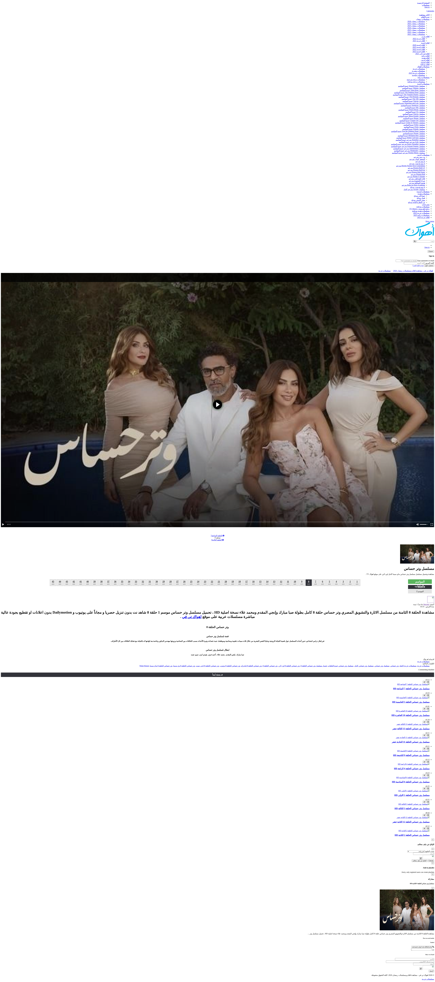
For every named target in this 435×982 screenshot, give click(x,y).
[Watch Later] (428, 682)
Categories (430, 11)
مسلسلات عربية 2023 (417, 73)
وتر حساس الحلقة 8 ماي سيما (161, 666)
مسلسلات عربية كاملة (408, 666)
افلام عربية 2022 (419, 39)
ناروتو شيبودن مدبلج (417, 187)
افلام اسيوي (425, 62)
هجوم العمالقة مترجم (417, 183)
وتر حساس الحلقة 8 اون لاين (289, 666)
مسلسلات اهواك (423, 67)
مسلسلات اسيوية (423, 192)
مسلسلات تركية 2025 (421, 215)
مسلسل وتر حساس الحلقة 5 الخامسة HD (411, 702)
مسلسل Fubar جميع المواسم (414, 125)
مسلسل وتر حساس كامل (364, 666)
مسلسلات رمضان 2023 (416, 30)
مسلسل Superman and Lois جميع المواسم (409, 103)
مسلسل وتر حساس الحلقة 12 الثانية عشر (411, 822)
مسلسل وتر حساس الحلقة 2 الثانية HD (412, 835)
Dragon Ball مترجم (418, 174)
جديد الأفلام (425, 17)
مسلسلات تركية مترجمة (416, 80)
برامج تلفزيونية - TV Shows (419, 209)
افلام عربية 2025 (423, 217)
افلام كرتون (425, 60)
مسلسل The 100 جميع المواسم (413, 99)
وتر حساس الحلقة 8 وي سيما (184, 666)
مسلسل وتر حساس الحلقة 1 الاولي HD (412, 795)
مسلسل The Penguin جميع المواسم (412, 97)
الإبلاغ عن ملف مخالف (419, 861)
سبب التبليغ (429, 851)
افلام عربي (425, 36)
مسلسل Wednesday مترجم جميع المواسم (409, 151)
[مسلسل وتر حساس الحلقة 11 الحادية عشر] (413, 737)
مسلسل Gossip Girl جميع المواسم (412, 120)
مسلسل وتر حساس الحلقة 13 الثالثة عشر (411, 728)
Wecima (426, 604)
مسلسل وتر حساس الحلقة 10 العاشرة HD (411, 715)
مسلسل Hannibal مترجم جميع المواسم (410, 140)
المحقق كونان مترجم (417, 159)
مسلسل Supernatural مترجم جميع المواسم (409, 148)
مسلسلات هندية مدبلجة (421, 211)
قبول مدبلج (421, 198)
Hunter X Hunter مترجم (416, 176)
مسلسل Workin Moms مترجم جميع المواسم (408, 153)
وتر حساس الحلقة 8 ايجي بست (207, 666)
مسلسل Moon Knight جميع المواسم (411, 116)
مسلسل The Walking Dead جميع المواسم (409, 92)
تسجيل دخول (429, 265)
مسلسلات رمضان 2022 (416, 32)
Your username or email (425, 261)
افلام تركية (426, 56)
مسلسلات (426, 5)
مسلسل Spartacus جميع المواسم (413, 105)
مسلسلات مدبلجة (423, 207)
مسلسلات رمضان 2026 (416, 21)
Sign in (427, 7)
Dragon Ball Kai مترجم (416, 170)
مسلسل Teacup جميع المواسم (413, 101)
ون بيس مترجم (419, 157)
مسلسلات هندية (424, 194)
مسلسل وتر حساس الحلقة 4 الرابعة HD (412, 768)
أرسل (431, 971)
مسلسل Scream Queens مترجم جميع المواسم (408, 146)
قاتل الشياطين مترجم (417, 179)
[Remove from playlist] (424, 682)
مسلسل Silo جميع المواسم (415, 108)
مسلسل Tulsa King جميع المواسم (412, 90)
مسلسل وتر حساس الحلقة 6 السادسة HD (411, 782)
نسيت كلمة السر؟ (418, 265)
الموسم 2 (420, 591)
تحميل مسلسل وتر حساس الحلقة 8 (314, 666)
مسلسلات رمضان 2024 (416, 28)
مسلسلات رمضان (423, 19)
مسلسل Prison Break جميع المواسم (411, 110)
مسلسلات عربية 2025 (421, 213)
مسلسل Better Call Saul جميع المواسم (410, 138)
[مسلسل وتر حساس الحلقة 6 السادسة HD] (413, 777)
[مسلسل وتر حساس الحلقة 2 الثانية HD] (414, 831)
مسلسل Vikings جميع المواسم (413, 88)
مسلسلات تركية (424, 77)
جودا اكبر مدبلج (419, 196)
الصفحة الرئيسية (423, 3)
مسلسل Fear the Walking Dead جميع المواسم (408, 131)
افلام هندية (426, 58)
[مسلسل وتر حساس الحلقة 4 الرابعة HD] (414, 764)
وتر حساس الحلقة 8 (270, 666)
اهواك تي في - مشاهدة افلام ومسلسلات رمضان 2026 (413, 271)
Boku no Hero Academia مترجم (413, 185)
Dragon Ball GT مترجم (416, 168)
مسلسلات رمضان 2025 (416, 23)
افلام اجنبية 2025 (419, 47)
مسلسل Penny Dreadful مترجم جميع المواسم (408, 144)
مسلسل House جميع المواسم (414, 118)
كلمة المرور (429, 263)
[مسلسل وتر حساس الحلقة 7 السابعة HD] (413, 684)
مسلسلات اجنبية (423, 84)
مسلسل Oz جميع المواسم (415, 112)
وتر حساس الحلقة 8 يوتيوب (230, 666)
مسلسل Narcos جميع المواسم (414, 114)
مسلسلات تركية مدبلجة (416, 82)
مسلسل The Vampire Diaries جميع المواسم (409, 95)
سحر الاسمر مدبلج (418, 200)
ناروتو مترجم (420, 161)
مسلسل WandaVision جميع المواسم (411, 86)
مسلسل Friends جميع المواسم (413, 129)
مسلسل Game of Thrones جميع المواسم (410, 123)
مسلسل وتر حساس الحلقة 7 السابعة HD (411, 688)
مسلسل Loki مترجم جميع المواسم (412, 142)
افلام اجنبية (425, 43)
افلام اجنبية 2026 (419, 45)
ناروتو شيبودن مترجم (417, 164)
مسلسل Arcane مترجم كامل (414, 189)
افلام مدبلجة (425, 64)
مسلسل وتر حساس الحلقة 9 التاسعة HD (411, 755)
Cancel (431, 861)
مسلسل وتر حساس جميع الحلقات (340, 666)
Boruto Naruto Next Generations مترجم (410, 166)
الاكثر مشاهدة (424, 15)
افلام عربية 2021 (419, 41)
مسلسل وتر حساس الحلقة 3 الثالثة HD (412, 808)
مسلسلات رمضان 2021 (416, 34)
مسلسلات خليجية (418, 75)
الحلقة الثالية (216, 540)
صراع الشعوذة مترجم (417, 181)
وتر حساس (394, 666)
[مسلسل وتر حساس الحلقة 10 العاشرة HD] (413, 711)
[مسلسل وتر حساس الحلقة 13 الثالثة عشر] (413, 724)
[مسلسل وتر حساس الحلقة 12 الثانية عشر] (413, 817)
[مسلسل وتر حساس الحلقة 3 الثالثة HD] (414, 804)
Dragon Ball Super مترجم (415, 172)
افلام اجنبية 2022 (419, 49)
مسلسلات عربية (419, 69)
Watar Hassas (144, 666)
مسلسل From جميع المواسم (414, 127)
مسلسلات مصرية (418, 71)
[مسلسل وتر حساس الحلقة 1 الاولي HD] (414, 791)
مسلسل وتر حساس (382, 666)
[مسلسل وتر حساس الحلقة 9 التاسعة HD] (413, 751)
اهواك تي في (192, 617)
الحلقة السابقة (217, 536)
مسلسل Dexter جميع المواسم (414, 133)
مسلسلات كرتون (423, 155)
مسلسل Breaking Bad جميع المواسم (411, 136)
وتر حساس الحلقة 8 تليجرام (251, 666)
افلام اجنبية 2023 (419, 52)
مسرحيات (426, 204)
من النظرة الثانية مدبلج (416, 202)
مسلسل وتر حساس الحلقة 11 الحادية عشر (411, 742)
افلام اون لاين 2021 (422, 54)
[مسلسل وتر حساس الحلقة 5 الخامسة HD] (413, 698)
